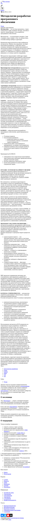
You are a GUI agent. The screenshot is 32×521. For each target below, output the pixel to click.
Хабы (5, 482)
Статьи (6, 479)
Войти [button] (2, 10)
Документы (7, 497)
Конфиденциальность (10, 500)
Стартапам (7, 511)
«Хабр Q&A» (20, 433)
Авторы (6, 485)
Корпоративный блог (10, 505)
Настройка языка (5, 518)
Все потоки (6, 1)
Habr (9, 519)
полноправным (25, 386)
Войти (6, 472)
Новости (6, 481)
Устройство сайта (9, 492)
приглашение (4, 390)
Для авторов (7, 494)
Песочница (7, 400)
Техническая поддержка (17, 518)
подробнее (26, 467)
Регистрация (7, 474)
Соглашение (7, 498)
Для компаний (8, 495)
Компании (7, 484)
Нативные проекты (9, 508)
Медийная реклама (9, 507)
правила (21, 450)
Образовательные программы (12, 510)
